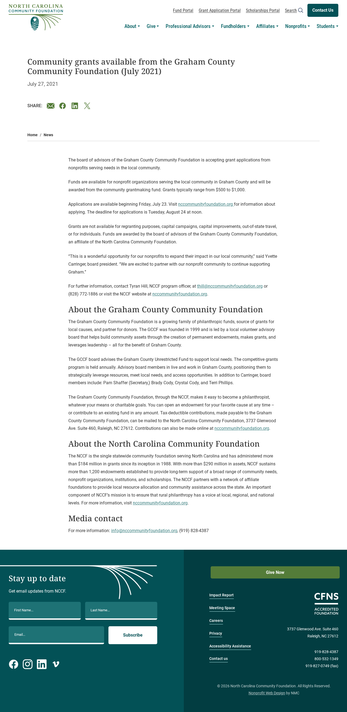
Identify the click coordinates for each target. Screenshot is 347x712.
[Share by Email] (51, 106)
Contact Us (322, 10)
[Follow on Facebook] (13, 664)
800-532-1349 (326, 659)
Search (291, 10)
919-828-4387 (326, 652)
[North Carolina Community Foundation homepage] (36, 17)
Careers (216, 620)
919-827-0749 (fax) (322, 666)
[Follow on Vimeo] (56, 664)
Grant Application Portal (220, 10)
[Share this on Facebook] (63, 106)
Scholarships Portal (263, 10)
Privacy (215, 633)
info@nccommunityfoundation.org (144, 530)
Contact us (218, 658)
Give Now (275, 572)
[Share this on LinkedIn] (76, 106)
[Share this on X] (88, 106)
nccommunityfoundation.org (206, 204)
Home (32, 135)
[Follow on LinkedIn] (42, 664)
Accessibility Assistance (230, 646)
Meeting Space (222, 608)
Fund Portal (183, 10)
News (48, 135)
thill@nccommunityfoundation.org (230, 286)
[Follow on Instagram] (28, 664)
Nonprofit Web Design (267, 693)
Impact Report (221, 595)
